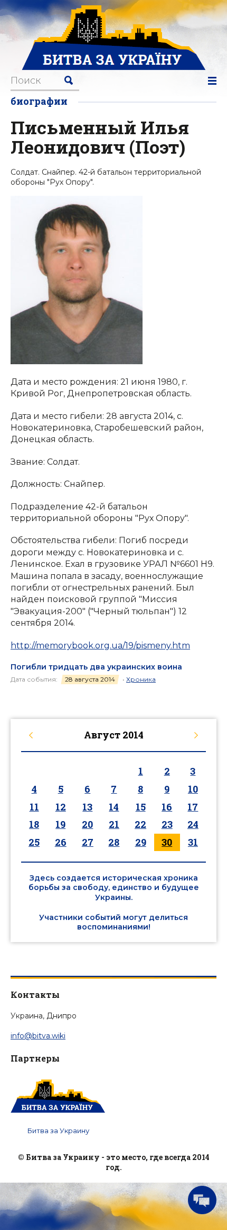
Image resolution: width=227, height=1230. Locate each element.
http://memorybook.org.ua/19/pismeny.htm (100, 646)
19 (60, 824)
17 (192, 807)
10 (193, 789)
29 (140, 842)
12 (60, 807)
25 (34, 842)
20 (87, 824)
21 (114, 824)
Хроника (141, 679)
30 (167, 842)
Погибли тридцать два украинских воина (96, 667)
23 (167, 824)
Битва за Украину (58, 1130)
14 (114, 807)
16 (167, 807)
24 (192, 824)
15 (141, 807)
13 (87, 807)
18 (34, 824)
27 (87, 842)
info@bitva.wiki (38, 1036)
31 (193, 842)
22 (140, 824)
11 (34, 807)
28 (113, 842)
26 (61, 842)
